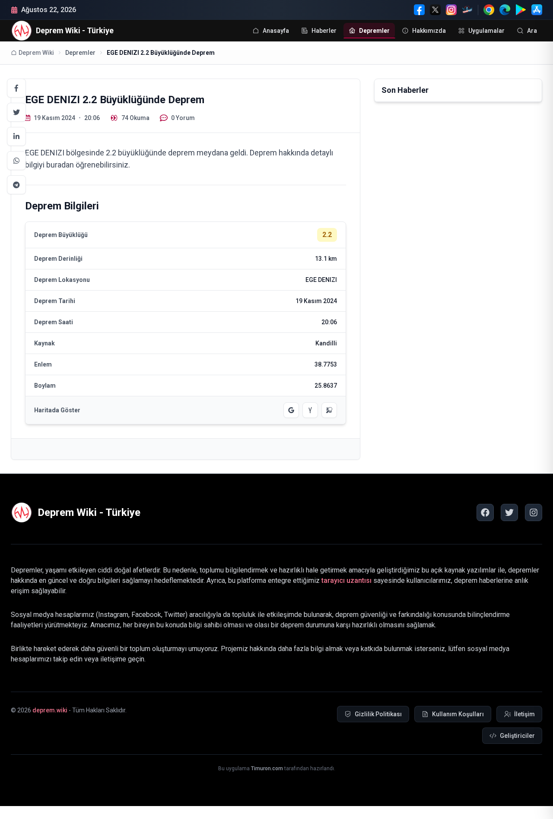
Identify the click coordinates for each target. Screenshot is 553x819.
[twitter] (509, 512)
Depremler (80, 52)
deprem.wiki (49, 710)
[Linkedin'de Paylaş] (16, 136)
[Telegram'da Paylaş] (16, 184)
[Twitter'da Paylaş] (16, 112)
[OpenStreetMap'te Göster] (329, 410)
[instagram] (533, 512)
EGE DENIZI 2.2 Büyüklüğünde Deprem (161, 52)
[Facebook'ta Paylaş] (16, 88)
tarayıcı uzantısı (346, 580)
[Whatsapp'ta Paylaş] (16, 160)
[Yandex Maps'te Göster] (310, 410)
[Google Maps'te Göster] (291, 410)
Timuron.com (267, 768)
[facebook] (485, 512)
